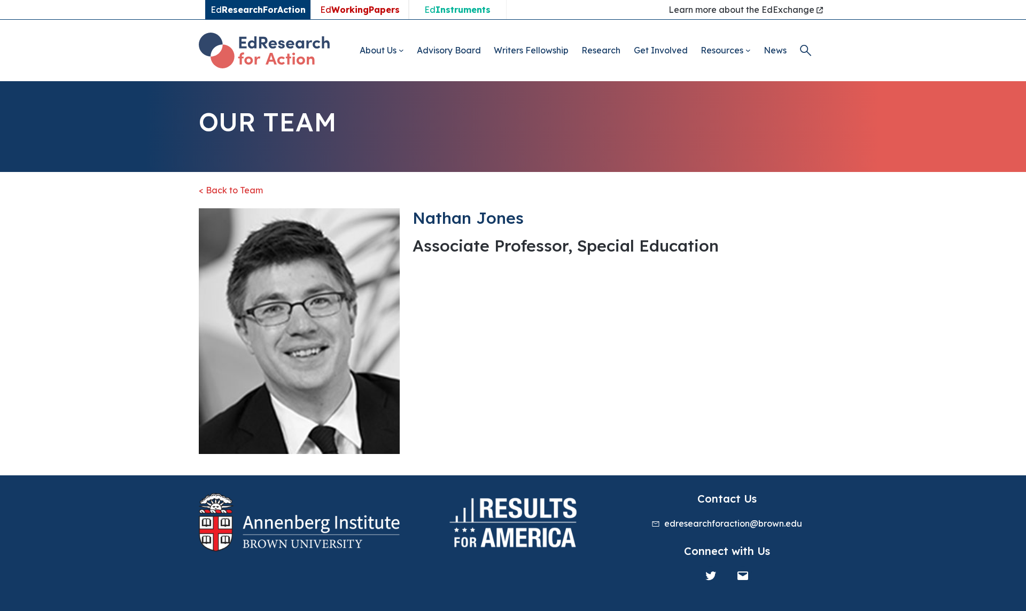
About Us (378, 50)
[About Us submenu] (401, 50)
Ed (360, 9)
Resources (722, 50)
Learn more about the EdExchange (743, 9)
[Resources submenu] (748, 50)
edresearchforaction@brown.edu (733, 523)
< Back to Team (231, 190)
